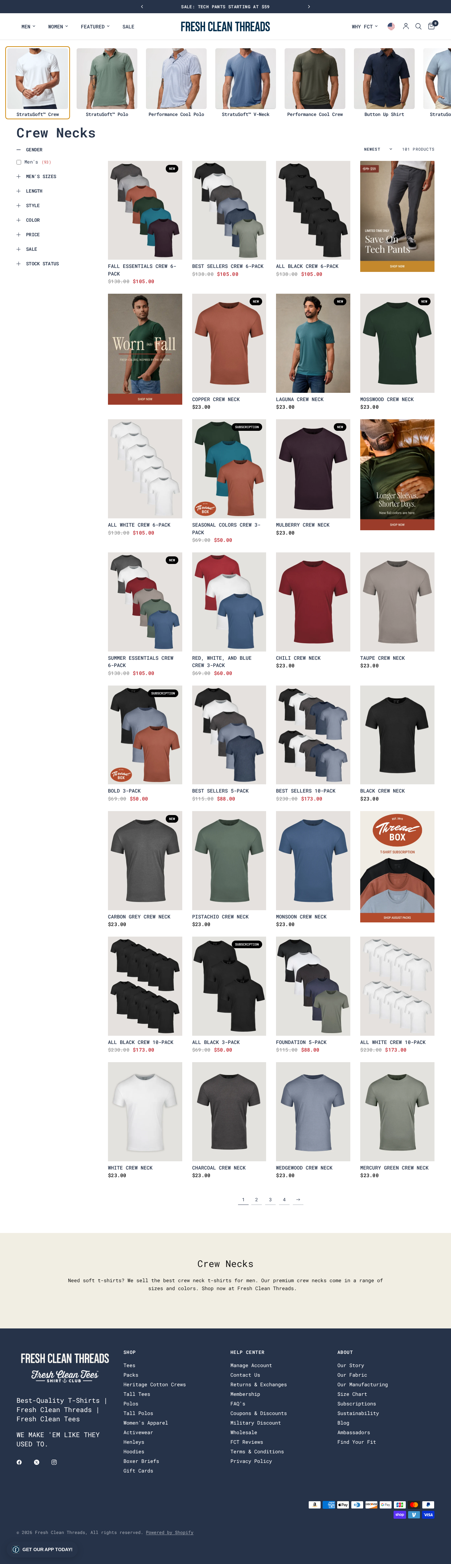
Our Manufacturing (362, 1384)
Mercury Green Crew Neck (394, 1167)
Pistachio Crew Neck (220, 916)
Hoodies (133, 1451)
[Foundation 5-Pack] (313, 986)
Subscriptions (356, 1403)
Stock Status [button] (42, 263)
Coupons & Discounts (258, 1413)
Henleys (133, 1441)
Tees (129, 1365)
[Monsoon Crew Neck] (313, 860)
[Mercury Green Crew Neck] (397, 1111)
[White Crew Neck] (145, 1111)
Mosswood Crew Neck (387, 399)
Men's (37, 162)
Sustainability (358, 1413)
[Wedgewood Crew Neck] (313, 1111)
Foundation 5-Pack (301, 1042)
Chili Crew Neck (298, 657)
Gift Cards (138, 1470)
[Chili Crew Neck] (313, 602)
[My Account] (406, 26)
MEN (25, 26)
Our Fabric (352, 1374)
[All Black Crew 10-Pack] (145, 986)
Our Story (350, 1365)
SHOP (129, 1352)
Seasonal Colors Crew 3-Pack (226, 528)
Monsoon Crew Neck (301, 916)
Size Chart (352, 1394)
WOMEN (55, 26)
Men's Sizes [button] (41, 176)
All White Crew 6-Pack (139, 524)
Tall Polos (138, 1413)
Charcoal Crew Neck (219, 1167)
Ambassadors (353, 1432)
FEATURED (93, 26)
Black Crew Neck (382, 790)
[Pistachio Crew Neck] (229, 860)
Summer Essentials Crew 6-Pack (140, 661)
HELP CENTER (247, 1352)
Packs (130, 1374)
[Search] (418, 26)
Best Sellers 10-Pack (305, 790)
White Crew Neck (130, 1167)
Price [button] (33, 234)
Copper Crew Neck (216, 399)
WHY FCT (362, 26)
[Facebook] (24, 1462)
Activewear (138, 1432)
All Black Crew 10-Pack (140, 1042)
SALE (128, 26)
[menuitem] (28, 26)
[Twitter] (41, 1462)
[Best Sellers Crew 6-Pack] (229, 210)
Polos (130, 1403)
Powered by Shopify (169, 1532)
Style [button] (33, 205)
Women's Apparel (145, 1422)
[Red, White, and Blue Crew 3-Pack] (229, 602)
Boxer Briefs (141, 1461)
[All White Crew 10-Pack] (397, 986)
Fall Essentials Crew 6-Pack (142, 270)
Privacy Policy (251, 1461)
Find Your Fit (356, 1441)
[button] (42, 1549)
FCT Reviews (246, 1441)
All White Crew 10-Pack (393, 1042)
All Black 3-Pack (216, 1042)
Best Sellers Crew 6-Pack (227, 266)
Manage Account (251, 1365)
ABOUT (345, 1352)
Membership (245, 1394)
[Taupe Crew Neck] (397, 602)
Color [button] (33, 220)
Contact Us (245, 1374)
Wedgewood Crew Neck (304, 1167)
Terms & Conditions (257, 1451)
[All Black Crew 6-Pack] (313, 210)
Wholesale (243, 1432)
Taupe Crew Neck (382, 657)
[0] (429, 26)
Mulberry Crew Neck (303, 524)
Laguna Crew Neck (300, 399)
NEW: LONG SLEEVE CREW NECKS (225, 7)
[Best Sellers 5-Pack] (229, 735)
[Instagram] (59, 1462)
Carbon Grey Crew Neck (139, 916)
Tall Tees (136, 1394)
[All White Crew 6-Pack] (145, 468)
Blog (343, 1422)
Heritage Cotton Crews (154, 1384)
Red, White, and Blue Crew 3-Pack (222, 661)
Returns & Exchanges (258, 1384)
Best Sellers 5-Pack (220, 790)
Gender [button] (34, 149)
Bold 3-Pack (124, 790)
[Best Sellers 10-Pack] (313, 735)
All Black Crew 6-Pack (307, 266)
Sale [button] (31, 249)
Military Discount (255, 1422)
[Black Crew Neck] (397, 735)
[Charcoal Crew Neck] (229, 1111)
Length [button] (34, 191)
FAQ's (237, 1403)
